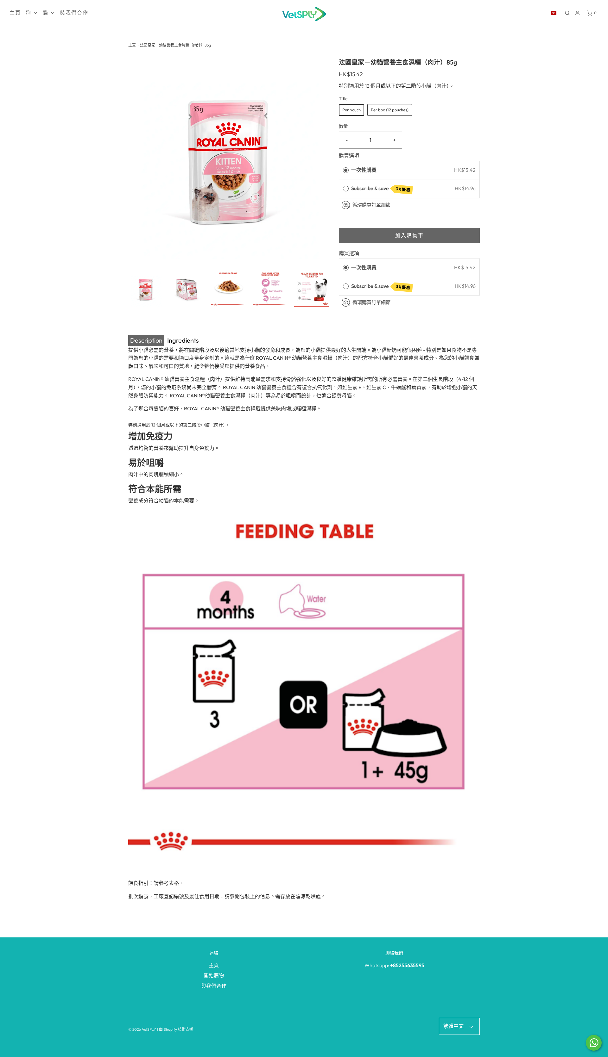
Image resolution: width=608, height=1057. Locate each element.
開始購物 (214, 975)
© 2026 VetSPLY (142, 1029)
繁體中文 (454, 1026)
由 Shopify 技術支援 (176, 1029)
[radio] (346, 170)
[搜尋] (567, 13)
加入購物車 (409, 235)
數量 (343, 126)
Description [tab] (146, 340)
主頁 (15, 13)
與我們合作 (74, 13)
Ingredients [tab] (183, 340)
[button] (145, 289)
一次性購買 (364, 170)
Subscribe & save (381, 188)
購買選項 (349, 155)
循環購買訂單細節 (371, 205)
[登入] (577, 13)
